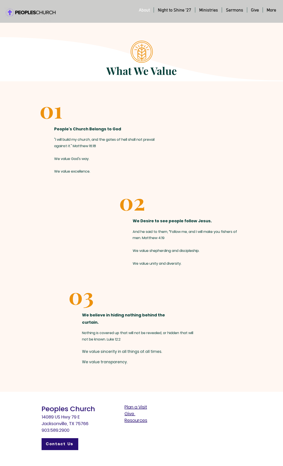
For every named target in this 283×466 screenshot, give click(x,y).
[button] (208, 10)
